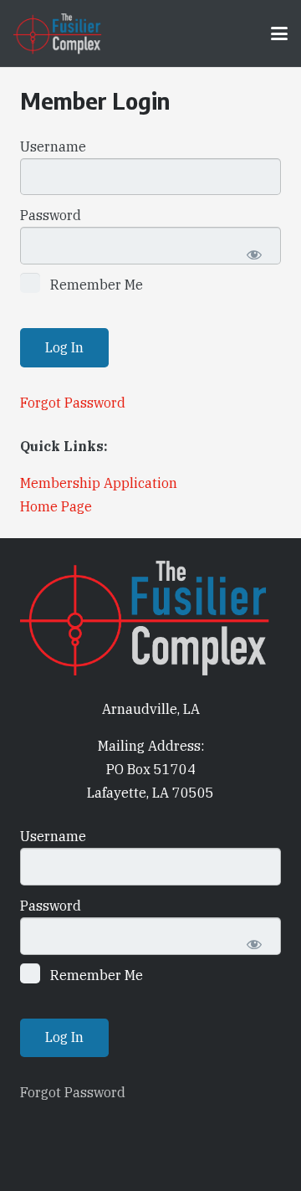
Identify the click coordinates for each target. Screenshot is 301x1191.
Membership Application (98, 483)
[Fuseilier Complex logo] (57, 33)
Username (53, 146)
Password (50, 215)
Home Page (56, 506)
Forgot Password (72, 402)
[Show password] (254, 254)
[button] (279, 33)
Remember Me (95, 284)
